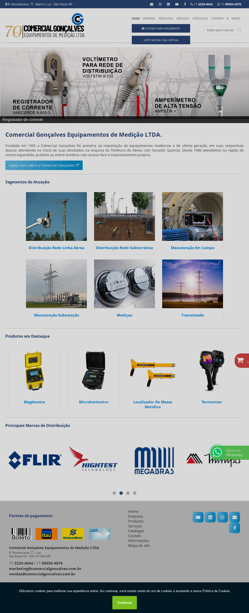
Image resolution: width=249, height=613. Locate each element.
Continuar (124, 602)
